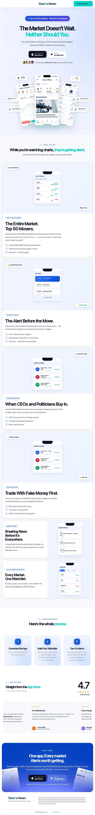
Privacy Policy (56, 812)
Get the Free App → (83, 4)
